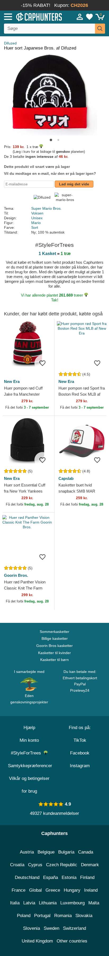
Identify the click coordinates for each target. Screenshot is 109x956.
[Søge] (100, 29)
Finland (87, 877)
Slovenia (31, 928)
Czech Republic (61, 864)
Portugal (42, 915)
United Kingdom (37, 941)
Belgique (46, 852)
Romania (63, 915)
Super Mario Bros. (46, 208)
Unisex (37, 218)
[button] (51, 140)
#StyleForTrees (27, 753)
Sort (34, 227)
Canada (85, 852)
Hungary (72, 890)
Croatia (17, 864)
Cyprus (35, 864)
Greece (53, 890)
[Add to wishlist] (42, 363)
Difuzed (10, 43)
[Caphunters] (32, 16)
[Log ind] (80, 16)
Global (35, 890)
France (18, 890)
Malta (93, 902)
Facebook (79, 753)
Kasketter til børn (54, 660)
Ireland (91, 890)
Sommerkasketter (54, 631)
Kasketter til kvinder (54, 653)
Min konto (29, 740)
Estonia (69, 877)
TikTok (80, 740)
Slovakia (83, 915)
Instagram (80, 765)
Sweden (51, 928)
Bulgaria (66, 852)
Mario (36, 223)
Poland (23, 915)
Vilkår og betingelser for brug (29, 785)
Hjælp (29, 727)
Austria (27, 852)
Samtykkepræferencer (30, 765)
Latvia (29, 902)
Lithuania (48, 902)
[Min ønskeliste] (89, 16)
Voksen (37, 213)
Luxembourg (72, 902)
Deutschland (27, 877)
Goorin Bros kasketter (54, 646)
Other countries (72, 941)
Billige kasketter (55, 638)
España (50, 877)
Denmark (90, 864)
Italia (15, 902)
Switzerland (74, 928)
